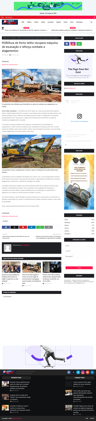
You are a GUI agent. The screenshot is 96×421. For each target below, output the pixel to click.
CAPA (2, 17)
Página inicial (6, 38)
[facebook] (66, 44)
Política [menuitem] (29, 22)
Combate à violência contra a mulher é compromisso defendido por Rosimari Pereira (20, 408)
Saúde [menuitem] (43, 22)
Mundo (79, 225)
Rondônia (13, 38)
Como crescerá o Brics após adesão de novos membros (82, 383)
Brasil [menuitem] (65, 22)
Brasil (79, 219)
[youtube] (87, 372)
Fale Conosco (8, 17)
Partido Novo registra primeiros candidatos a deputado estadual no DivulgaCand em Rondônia (71, 30)
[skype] (78, 372)
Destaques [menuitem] (79, 22)
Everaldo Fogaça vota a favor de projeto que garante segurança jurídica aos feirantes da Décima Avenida (83, 409)
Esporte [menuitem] (58, 22)
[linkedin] (92, 372)
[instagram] (94, 17)
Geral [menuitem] (71, 22)
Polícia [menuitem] (36, 22)
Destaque (79, 222)
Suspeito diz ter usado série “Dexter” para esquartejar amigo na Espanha (20, 397)
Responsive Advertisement (10, 64)
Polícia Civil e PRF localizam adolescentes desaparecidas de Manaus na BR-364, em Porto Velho (52, 278)
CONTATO (92, 418)
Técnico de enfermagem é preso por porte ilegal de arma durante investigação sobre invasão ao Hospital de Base (31, 279)
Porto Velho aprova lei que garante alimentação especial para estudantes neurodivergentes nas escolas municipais (82, 395)
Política (79, 231)
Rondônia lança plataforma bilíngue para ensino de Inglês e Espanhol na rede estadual (10, 278)
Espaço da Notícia (17, 418)
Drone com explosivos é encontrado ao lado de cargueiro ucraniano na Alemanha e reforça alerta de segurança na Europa (26, 30)
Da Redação (5, 55)
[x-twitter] (73, 372)
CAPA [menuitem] (22, 22)
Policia (79, 228)
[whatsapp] (79, 44)
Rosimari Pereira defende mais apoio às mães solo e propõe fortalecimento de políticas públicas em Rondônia (20, 385)
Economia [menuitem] (51, 22)
